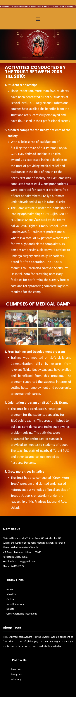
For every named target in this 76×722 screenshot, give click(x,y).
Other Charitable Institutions (21, 614)
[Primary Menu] (38, 19)
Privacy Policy (21, 715)
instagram (16, 674)
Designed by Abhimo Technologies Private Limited (35, 703)
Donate (10, 609)
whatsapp (16, 679)
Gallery (10, 599)
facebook (16, 669)
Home (9, 589)
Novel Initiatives (15, 604)
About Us (11, 594)
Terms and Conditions (49, 715)
